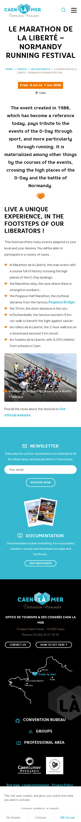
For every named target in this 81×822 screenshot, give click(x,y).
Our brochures (40, 563)
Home (9, 69)
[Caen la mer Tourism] (31, 10)
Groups (44, 731)
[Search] (63, 10)
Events (22, 69)
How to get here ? (53, 644)
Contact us (18, 644)
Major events (41, 69)
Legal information (35, 785)
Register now (41, 482)
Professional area (44, 742)
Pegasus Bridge (61, 302)
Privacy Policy (62, 785)
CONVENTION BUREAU (44, 719)
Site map (13, 785)
